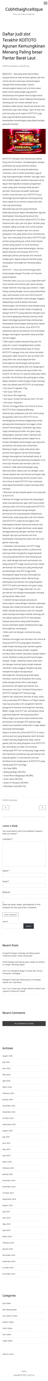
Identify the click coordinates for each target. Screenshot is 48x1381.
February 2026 (8, 1093)
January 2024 (7, 1249)
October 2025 (8, 1118)
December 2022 (8, 1274)
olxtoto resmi (7, 1354)
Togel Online (7, 1341)
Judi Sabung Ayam (9, 1309)
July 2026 (6, 1062)
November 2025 (8, 1112)
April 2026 (6, 1081)
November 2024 (8, 1186)
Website (6, 892)
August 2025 (7, 1130)
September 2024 (9, 1199)
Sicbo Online (7, 1328)
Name (6, 870)
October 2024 (8, 1193)
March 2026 (7, 1087)
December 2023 (8, 1255)
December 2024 (8, 1180)
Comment (7, 839)
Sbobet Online (8, 1322)
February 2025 (8, 1168)
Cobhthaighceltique (24, 9)
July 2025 (6, 1137)
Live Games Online (9, 1316)
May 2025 (6, 1149)
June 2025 (6, 1143)
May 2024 (6, 1224)
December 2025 (8, 1106)
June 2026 (6, 1068)
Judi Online (6, 1303)
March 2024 (7, 1236)
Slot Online (13, 800)
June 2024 (6, 1218)
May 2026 (6, 1074)
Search (5, 921)
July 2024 (6, 1211)
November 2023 (8, 1261)
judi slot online (24, 280)
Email (5, 881)
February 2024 (8, 1243)
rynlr (27, 66)
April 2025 (6, 1155)
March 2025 (7, 1162)
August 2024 (7, 1205)
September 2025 (9, 1124)
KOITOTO (31, 1375)
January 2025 (7, 1174)
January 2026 (7, 1099)
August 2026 (7, 1056)
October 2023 (8, 1267)
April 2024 (6, 1230)
